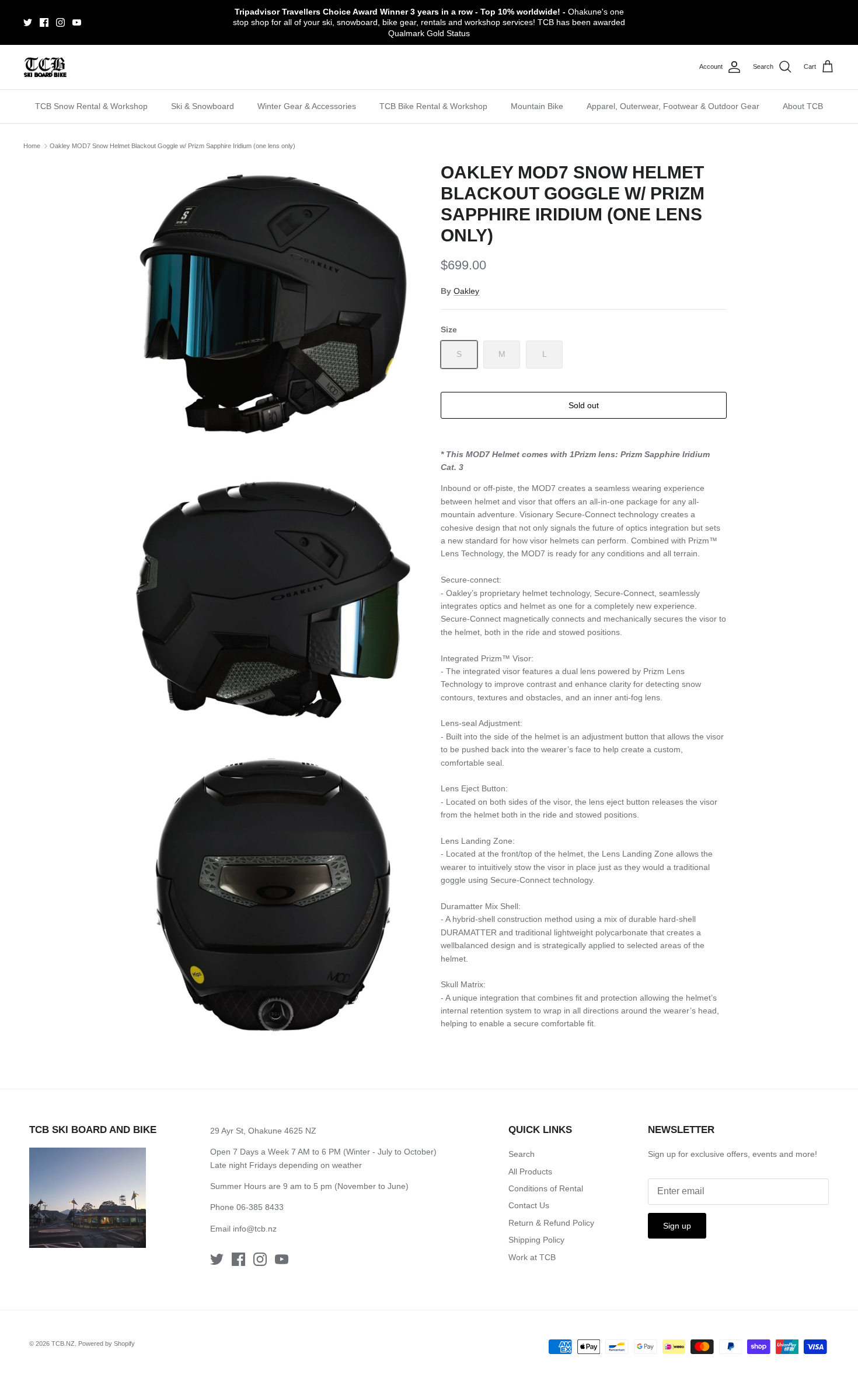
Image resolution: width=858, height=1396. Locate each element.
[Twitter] (27, 22)
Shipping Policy (536, 1239)
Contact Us (528, 1205)
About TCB (803, 106)
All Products (530, 1171)
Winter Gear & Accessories (306, 106)
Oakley (466, 291)
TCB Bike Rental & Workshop (433, 106)
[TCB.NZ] (45, 67)
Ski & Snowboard (202, 106)
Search (521, 1154)
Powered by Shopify (106, 1343)
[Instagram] (60, 22)
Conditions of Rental (545, 1188)
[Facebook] (44, 22)
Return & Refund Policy (551, 1222)
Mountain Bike (537, 106)
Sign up (677, 1225)
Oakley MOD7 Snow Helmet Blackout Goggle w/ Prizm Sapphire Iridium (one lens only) (172, 145)
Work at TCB (532, 1257)
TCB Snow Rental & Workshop (91, 106)
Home (31, 145)
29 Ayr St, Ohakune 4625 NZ (263, 1130)
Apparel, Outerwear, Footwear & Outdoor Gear (673, 106)
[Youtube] (76, 22)
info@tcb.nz (255, 1228)
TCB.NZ (63, 1343)
